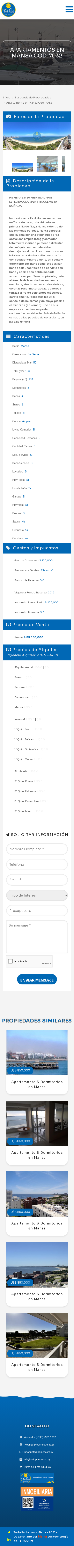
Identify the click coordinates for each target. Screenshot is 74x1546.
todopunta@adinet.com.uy (38, 1452)
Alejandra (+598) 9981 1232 (40, 1437)
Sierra (42, 1536)
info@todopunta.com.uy (37, 1459)
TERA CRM (25, 1541)
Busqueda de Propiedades (32, 97)
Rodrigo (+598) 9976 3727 (39, 1444)
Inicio (6, 97)
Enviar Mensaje (37, 980)
